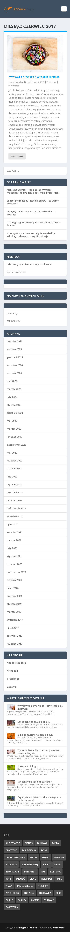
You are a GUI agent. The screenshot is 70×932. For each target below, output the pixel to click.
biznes (29, 843)
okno (32, 878)
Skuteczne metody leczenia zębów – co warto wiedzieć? (33, 202)
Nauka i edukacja (17, 662)
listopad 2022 (14, 436)
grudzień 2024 (15, 357)
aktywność (13, 843)
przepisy (43, 885)
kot (43, 871)
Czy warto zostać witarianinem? (33, 77)
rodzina (29, 892)
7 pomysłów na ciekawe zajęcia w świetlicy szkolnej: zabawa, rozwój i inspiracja (31, 235)
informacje (13, 871)
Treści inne (51, 82)
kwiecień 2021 (14, 532)
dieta (55, 843)
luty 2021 (12, 548)
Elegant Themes (28, 927)
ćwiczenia (12, 907)
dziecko (59, 857)
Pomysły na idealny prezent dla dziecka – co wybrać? (32, 213)
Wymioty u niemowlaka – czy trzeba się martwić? (40, 707)
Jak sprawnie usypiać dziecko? (34, 781)
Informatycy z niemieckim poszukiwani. (29, 264)
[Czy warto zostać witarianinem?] (35, 53)
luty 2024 (12, 397)
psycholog (12, 892)
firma (57, 864)
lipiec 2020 (13, 588)
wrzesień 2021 (15, 516)
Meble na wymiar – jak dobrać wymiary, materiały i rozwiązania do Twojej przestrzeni (33, 191)
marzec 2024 (14, 388)
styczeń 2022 (14, 484)
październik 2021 (16, 508)
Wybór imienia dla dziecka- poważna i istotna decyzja (39, 752)
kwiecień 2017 (14, 643)
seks (58, 892)
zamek (35, 900)
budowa (42, 843)
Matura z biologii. (27, 766)
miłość (20, 878)
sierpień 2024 (14, 373)
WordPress (58, 927)
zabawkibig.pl (24, 82)
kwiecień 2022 (14, 460)
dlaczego (11, 850)
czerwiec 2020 (14, 596)
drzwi (33, 857)
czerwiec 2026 (14, 341)
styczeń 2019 (14, 603)
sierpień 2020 (14, 579)
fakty (46, 864)
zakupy (22, 900)
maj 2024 (12, 381)
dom (44, 850)
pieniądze (47, 878)
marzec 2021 (14, 540)
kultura (55, 871)
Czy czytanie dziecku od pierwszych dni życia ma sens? (39, 799)
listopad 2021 (14, 500)
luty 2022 (12, 476)
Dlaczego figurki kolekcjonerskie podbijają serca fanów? (34, 224)
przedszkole (25, 885)
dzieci (45, 857)
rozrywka (45, 892)
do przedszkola (15, 857)
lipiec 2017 (13, 627)
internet (30, 871)
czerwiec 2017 (14, 635)
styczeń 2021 (14, 556)
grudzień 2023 (15, 412)
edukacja (11, 864)
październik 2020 (16, 572)
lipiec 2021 (13, 524)
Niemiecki (12, 670)
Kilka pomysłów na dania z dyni (35, 734)
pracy (9, 885)
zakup (9, 900)
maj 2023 (12, 420)
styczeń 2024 (14, 404)
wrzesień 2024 (15, 365)
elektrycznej (29, 864)
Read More (17, 156)
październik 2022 (16, 444)
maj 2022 (12, 452)
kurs (8, 878)
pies (59, 878)
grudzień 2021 (15, 492)
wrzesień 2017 (15, 619)
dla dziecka (29, 850)
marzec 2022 (14, 468)
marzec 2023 (14, 428)
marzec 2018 (14, 611)
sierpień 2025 (14, 349)
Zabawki (11, 686)
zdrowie (48, 900)
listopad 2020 (14, 564)
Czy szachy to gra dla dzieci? (33, 721)
